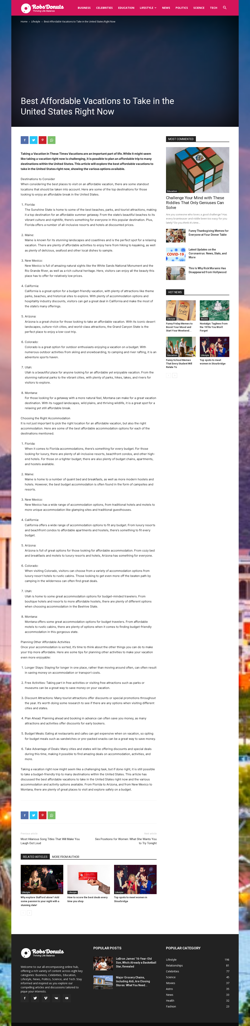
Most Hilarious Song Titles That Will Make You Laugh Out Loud (50, 841)
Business (84, 8)
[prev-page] (23, 913)
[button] (224, 8)
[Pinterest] (42, 140)
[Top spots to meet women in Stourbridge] (135, 879)
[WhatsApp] (51, 140)
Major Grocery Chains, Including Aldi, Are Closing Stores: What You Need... (133, 981)
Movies (204, 318)
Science (198, 8)
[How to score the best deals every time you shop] (88, 879)
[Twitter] (34, 140)
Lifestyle (146, 8)
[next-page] (29, 913)
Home (24, 21)
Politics (182, 8)
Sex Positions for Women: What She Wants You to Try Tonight (126, 841)
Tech (213, 8)
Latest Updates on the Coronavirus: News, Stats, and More (208, 253)
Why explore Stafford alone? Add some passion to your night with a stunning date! (40, 901)
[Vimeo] (46, 998)
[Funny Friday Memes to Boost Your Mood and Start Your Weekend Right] (181, 310)
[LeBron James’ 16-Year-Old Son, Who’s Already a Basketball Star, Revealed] (103, 963)
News (166, 8)
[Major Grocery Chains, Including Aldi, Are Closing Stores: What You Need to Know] (103, 982)
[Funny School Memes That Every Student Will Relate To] (181, 347)
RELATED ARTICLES (35, 856)
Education (126, 8)
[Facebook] (25, 140)
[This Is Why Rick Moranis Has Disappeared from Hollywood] (176, 273)
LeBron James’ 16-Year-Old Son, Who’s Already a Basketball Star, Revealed (136, 962)
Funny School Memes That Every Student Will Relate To (179, 364)
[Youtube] (67, 998)
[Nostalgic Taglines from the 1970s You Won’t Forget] (214, 310)
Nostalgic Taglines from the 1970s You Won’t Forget (214, 327)
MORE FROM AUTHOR (65, 856)
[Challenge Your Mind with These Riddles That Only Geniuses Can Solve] (197, 170)
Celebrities (104, 8)
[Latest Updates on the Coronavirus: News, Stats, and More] (176, 254)
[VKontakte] (56, 998)
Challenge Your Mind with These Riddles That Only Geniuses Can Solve (195, 202)
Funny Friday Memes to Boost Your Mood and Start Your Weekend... (179, 327)
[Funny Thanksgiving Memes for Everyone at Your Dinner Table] (176, 236)
